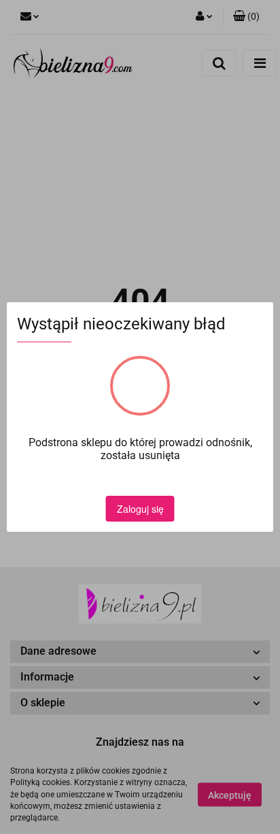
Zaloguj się (140, 508)
